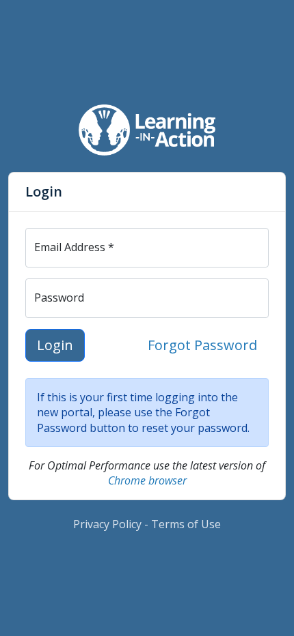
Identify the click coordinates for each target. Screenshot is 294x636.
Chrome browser (147, 480)
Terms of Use (186, 524)
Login (55, 345)
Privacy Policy (107, 524)
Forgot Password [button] (202, 345)
